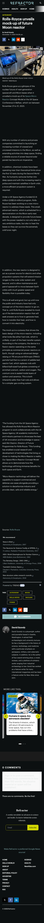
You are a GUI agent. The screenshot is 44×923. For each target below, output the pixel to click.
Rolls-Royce (15, 529)
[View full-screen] (41, 48)
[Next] (38, 716)
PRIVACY (5, 883)
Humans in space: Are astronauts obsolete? (20, 717)
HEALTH (15, 9)
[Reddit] (18, 39)
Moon (27, 592)
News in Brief (8, 542)
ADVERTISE (6, 876)
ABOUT (5, 870)
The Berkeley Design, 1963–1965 (15, 561)
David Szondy (18, 627)
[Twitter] (9, 39)
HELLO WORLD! (8, 863)
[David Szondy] (5, 629)
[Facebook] (4, 39)
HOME (31, 9)
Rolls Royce (14, 597)
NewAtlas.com (30, 866)
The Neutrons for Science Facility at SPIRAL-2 (20, 548)
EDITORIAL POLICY (9, 873)
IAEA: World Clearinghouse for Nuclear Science (20, 554)
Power (12, 602)
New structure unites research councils (17, 575)
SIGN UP (23, 9)
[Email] (23, 39)
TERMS (5, 880)
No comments (24, 617)
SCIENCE (5, 9)
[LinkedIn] (13, 39)
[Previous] (6, 716)
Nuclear (29, 597)
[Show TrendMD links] (40, 585)
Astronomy (7, 15)
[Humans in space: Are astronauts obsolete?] (22, 703)
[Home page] (22, 4)
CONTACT (6, 886)
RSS (4, 889)
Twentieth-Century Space (12, 567)
